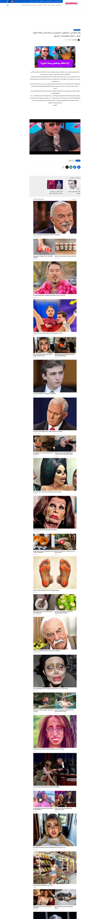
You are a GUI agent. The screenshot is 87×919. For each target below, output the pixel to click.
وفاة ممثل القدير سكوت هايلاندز (74, 192)
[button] (74, 167)
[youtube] (12, 1)
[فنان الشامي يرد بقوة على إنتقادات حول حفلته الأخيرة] (55, 184)
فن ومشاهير (58, 5)
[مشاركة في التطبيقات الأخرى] (63, 167)
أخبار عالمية (33, 5)
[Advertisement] (43, 19)
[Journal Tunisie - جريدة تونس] (72, 3)
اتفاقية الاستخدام (58, 1)
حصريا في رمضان (26, 5)
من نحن (36, 1)
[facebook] (7, 1)
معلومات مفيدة (51, 5)
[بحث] (7, 5)
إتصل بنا (32, 1)
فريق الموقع (42, 1)
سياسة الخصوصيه (49, 1)
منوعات (44, 5)
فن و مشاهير (76, 29)
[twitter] (10, 1)
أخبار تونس (39, 5)
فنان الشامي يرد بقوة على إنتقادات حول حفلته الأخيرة (55, 192)
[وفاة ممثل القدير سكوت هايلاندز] (72, 184)
